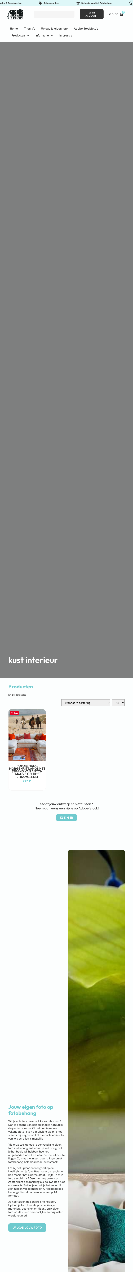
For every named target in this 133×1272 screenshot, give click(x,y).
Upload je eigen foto (54, 28)
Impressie (65, 35)
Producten (18, 35)
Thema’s (29, 28)
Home (14, 28)
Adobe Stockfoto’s (86, 28)
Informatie (42, 35)
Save (16, 713)
